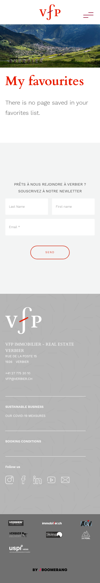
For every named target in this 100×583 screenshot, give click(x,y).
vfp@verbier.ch (19, 379)
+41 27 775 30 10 (17, 373)
